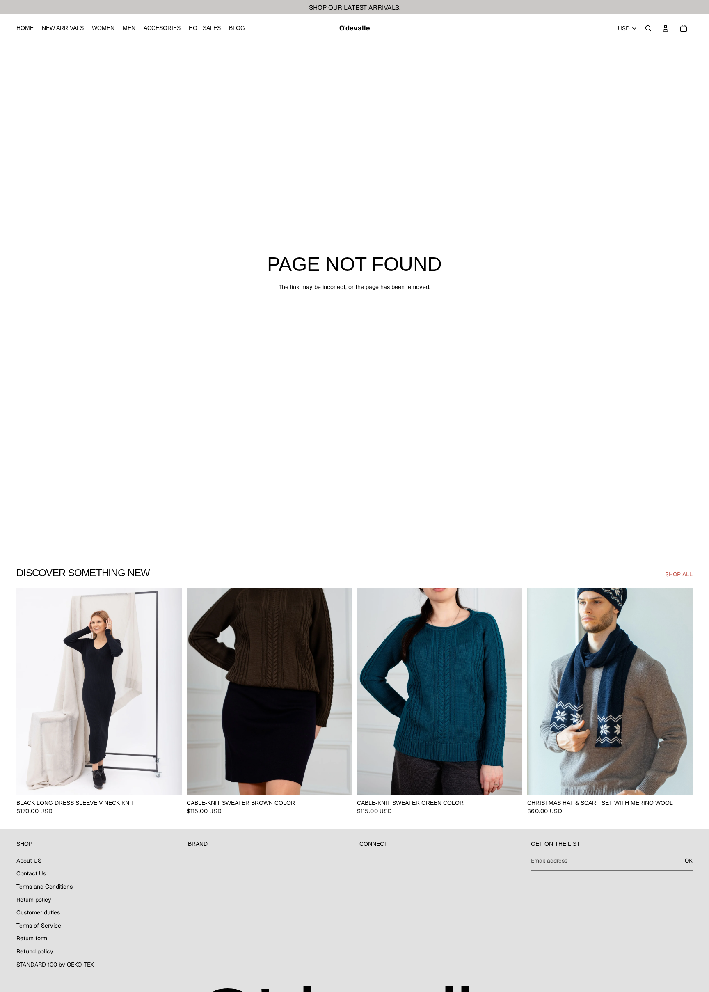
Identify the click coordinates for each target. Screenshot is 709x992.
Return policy (33, 899)
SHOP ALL (679, 574)
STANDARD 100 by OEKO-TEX (55, 964)
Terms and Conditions (44, 886)
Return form (31, 938)
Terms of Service (38, 925)
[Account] (665, 28)
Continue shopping (354, 316)
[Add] (679, 782)
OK (689, 860)
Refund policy (34, 951)
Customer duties (38, 912)
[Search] (648, 28)
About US (28, 860)
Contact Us (31, 873)
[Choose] (169, 782)
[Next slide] (169, 692)
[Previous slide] (28, 692)
